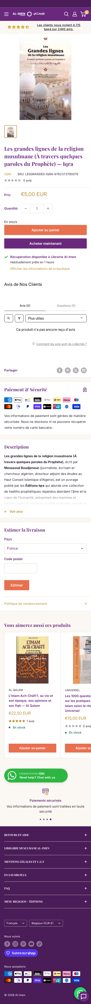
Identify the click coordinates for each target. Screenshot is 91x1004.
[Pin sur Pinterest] (68, 370)
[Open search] (8, 318)
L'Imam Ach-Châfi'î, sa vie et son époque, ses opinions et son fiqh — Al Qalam (31, 701)
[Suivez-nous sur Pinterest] (23, 944)
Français (12, 923)
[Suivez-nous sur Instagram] (15, 944)
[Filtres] (19, 318)
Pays (8, 539)
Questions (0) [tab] (66, 305)
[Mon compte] (75, 14)
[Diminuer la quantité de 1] (25, 208)
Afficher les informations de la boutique (40, 269)
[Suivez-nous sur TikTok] (39, 944)
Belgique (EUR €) (43, 923)
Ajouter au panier (45, 230)
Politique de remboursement (25, 604)
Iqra (7, 174)
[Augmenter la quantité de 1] (48, 208)
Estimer (17, 585)
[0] (83, 14)
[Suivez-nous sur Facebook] (7, 944)
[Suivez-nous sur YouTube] (31, 944)
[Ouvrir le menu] (6, 14)
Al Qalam (16, 690)
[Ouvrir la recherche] (66, 14)
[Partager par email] (84, 370)
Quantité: (11, 208)
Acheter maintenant (45, 243)
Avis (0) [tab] (25, 305)
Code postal (13, 559)
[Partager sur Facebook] (60, 370)
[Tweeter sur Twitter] (76, 370)
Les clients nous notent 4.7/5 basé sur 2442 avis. (58, 27)
